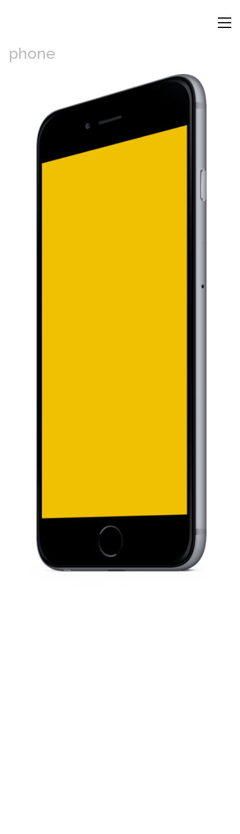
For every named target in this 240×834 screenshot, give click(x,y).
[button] (224, 23)
